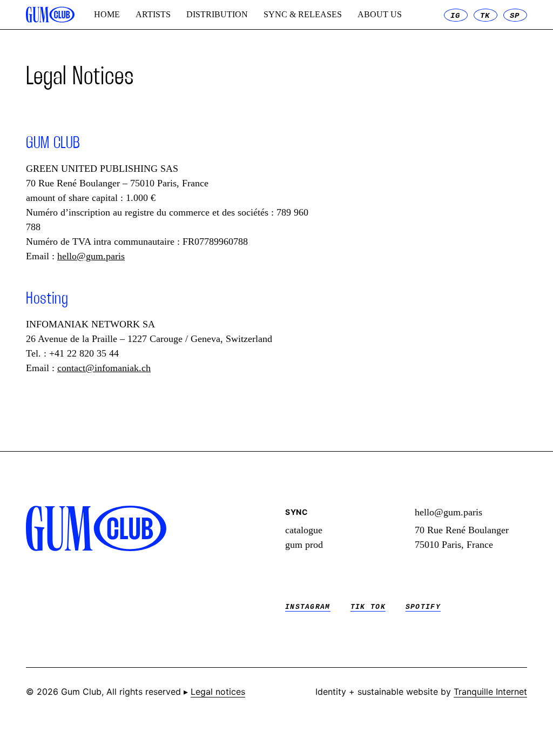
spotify (423, 607)
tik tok (368, 607)
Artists (153, 14)
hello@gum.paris (91, 256)
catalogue (303, 530)
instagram (308, 607)
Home (107, 14)
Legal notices (218, 691)
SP (515, 15)
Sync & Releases (303, 14)
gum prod (304, 544)
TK (485, 15)
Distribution (217, 14)
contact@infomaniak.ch (104, 368)
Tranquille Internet (490, 691)
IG (455, 15)
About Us (380, 14)
